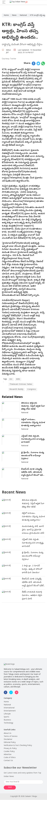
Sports (6, 717)
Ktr (11, 379)
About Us (7, 733)
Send (10, 787)
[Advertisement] (23, 628)
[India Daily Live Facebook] (33, 63)
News (14, 15)
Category (8, 698)
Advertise (7, 754)
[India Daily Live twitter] (38, 63)
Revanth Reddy (16, 389)
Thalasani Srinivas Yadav (21, 384)
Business (7, 720)
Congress (31, 389)
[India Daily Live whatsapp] (43, 63)
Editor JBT (8, 51)
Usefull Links (9, 730)
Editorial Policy (10, 742)
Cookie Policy (9, 751)
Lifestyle (7, 714)
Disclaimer (8, 739)
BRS (18, 379)
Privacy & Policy (10, 748)
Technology (8, 723)
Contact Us (8, 761)
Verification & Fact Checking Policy (18, 745)
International (9, 708)
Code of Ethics (10, 757)
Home (6, 15)
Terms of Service (10, 736)
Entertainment (10, 711)
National (23, 15)
